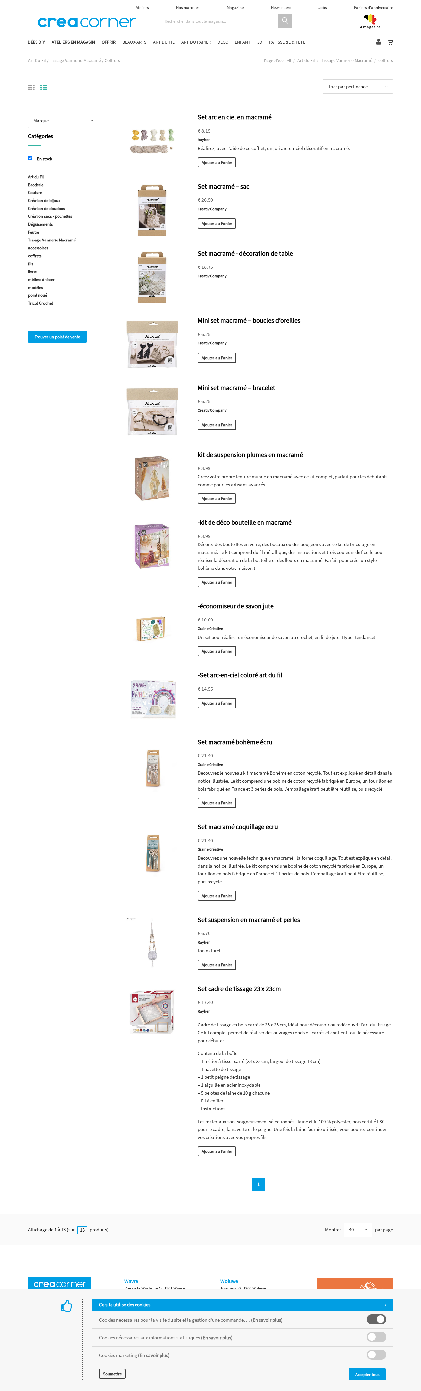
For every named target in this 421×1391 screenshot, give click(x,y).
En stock (44, 159)
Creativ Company (212, 208)
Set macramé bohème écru (235, 742)
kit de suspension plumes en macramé (250, 454)
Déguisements (40, 224)
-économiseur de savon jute (236, 606)
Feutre (33, 232)
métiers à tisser (41, 279)
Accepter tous (367, 1374)
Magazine (235, 7)
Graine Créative (210, 628)
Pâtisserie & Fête (287, 42)
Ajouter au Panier (217, 162)
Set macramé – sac (223, 186)
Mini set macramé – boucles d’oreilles (249, 320)
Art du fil (164, 42)
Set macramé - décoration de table (245, 253)
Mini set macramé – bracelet (236, 387)
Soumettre (112, 1374)
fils (30, 263)
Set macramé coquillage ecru (238, 826)
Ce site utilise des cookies (124, 1305)
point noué (37, 295)
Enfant (243, 42)
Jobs (322, 7)
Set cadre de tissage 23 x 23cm (239, 988)
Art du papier (196, 42)
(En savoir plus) (267, 1320)
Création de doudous (46, 208)
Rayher (204, 139)
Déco (222, 42)
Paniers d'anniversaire (373, 7)
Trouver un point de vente (57, 337)
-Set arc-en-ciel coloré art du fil (240, 675)
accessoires (38, 248)
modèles (35, 287)
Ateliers (142, 7)
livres (32, 271)
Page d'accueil (277, 60)
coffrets (34, 256)
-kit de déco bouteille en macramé (245, 522)
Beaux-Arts (134, 42)
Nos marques (187, 7)
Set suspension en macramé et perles (249, 919)
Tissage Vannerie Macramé (346, 60)
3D (259, 42)
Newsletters (281, 7)
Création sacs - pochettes (50, 216)
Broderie (35, 185)
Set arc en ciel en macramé (235, 117)
